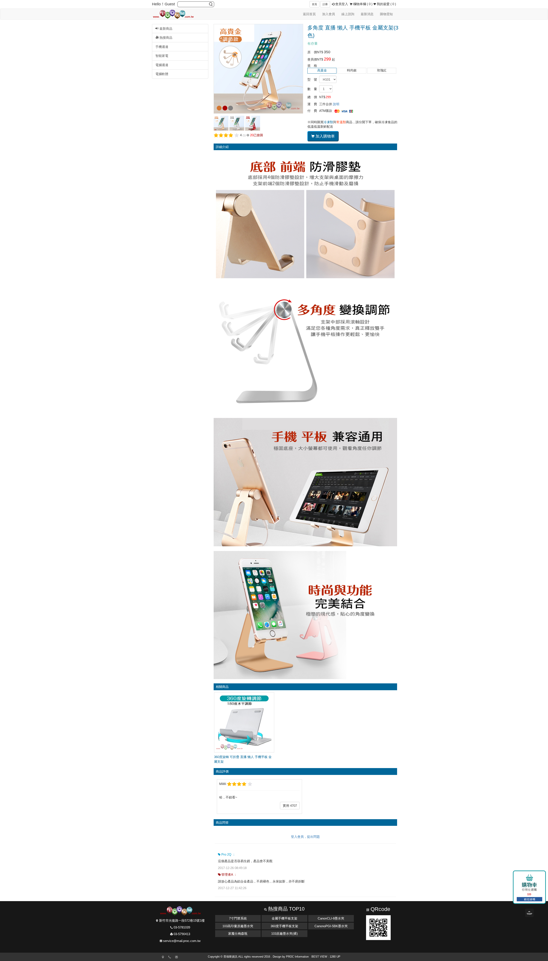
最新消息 (367, 14)
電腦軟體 (161, 74)
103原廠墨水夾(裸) (284, 933)
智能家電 (161, 56)
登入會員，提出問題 (305, 836)
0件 (529, 894)
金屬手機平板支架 (284, 918)
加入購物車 (324, 136)
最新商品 (165, 28)
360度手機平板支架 (284, 926)
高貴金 (322, 70)
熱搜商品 (165, 37)
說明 (336, 104)
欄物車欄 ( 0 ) (362, 4)
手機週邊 (161, 47)
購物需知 (386, 14)
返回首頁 (309, 14)
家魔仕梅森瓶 (237, 933)
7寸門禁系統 (238, 918)
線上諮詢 (347, 14)
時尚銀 (352, 70)
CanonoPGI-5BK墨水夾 (331, 926)
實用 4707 (290, 805)
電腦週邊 (161, 65)
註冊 (325, 4)
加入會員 (328, 14)
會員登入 (341, 4)
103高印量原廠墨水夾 (237, 926)
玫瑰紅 (382, 70)
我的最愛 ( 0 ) (386, 4)
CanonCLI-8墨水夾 (331, 918)
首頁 (314, 4)
